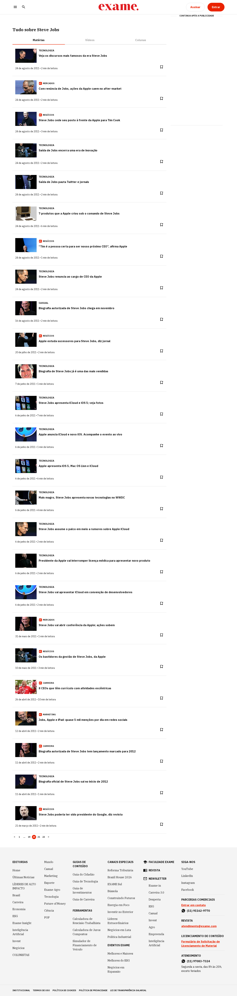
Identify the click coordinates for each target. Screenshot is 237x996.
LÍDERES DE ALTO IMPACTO (24, 886)
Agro (152, 927)
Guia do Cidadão (83, 874)
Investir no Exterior (120, 912)
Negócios (18, 948)
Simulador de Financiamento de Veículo (85, 945)
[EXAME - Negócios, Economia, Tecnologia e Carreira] (118, 7)
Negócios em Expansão (116, 969)
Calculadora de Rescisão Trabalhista (86, 921)
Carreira (17, 902)
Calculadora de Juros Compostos (86, 932)
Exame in (155, 885)
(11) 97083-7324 (198, 961)
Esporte (49, 883)
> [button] (48, 837)
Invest (16, 941)
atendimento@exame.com (199, 926)
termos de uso (41, 990)
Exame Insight (21, 923)
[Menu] (15, 7)
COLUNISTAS (20, 955)
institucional (21, 990)
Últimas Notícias (23, 877)
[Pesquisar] (23, 7)
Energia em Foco (118, 905)
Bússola (113, 891)
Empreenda (156, 934)
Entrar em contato (193, 905)
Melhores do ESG (119, 960)
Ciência (49, 910)
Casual (48, 869)
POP (47, 917)
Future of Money (55, 903)
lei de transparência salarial (128, 990)
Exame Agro (52, 889)
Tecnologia (51, 896)
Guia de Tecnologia (85, 881)
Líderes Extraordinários (118, 921)
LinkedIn (187, 876)
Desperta (155, 899)
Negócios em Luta (119, 930)
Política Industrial (119, 937)
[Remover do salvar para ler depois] (161, 67)
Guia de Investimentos (82, 890)
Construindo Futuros (121, 898)
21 (39, 837)
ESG (15, 916)
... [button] (24, 837)
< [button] (14, 837)
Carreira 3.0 (156, 892)
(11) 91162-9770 (198, 910)
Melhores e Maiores (120, 953)
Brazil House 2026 (120, 877)
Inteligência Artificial (20, 932)
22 (44, 837)
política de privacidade (93, 990)
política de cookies (64, 990)
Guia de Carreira (84, 899)
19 (29, 837)
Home (16, 870)
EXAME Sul (115, 884)
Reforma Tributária (120, 870)
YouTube (187, 869)
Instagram (188, 883)
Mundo (48, 862)
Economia (19, 909)
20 (34, 837)
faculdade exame (161, 862)
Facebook (187, 889)
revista (154, 870)
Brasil (16, 895)
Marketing (51, 876)
